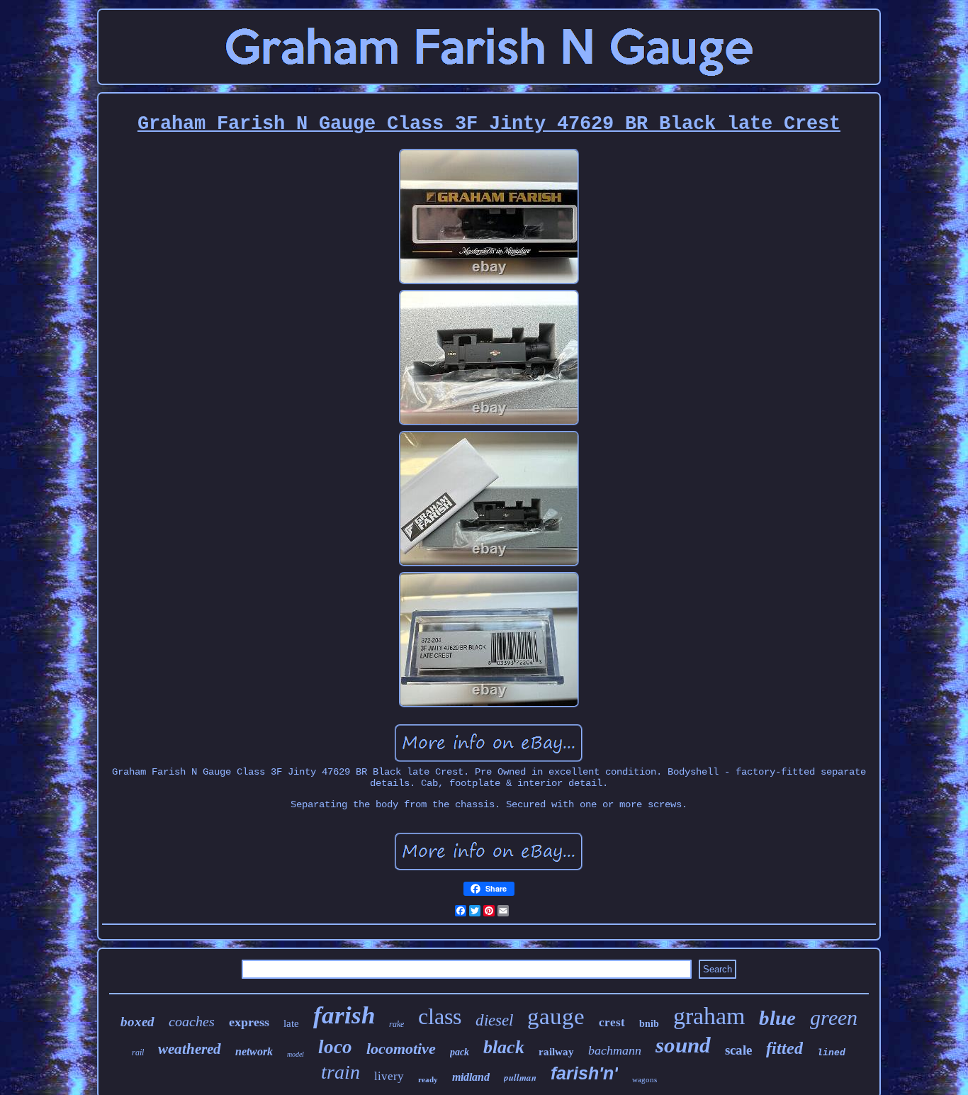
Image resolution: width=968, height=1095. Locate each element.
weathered (189, 1048)
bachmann (614, 1050)
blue (777, 1017)
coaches (192, 1021)
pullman (520, 1077)
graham (709, 1016)
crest (612, 1022)
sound (683, 1045)
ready (428, 1079)
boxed (137, 1021)
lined (831, 1053)
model (295, 1054)
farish (344, 1015)
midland (471, 1077)
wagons (644, 1079)
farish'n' (584, 1073)
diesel (494, 1020)
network (254, 1051)
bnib (649, 1023)
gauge (556, 1016)
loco (335, 1046)
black (503, 1047)
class (439, 1016)
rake (396, 1024)
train (340, 1072)
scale (738, 1050)
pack (459, 1052)
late (291, 1023)
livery (389, 1076)
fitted (784, 1048)
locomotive (401, 1048)
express (249, 1022)
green (833, 1017)
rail (138, 1052)
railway (556, 1051)
